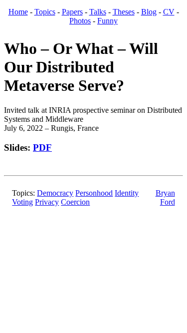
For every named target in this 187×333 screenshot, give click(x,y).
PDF (42, 147)
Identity (127, 193)
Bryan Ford (165, 197)
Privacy (47, 202)
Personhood (94, 193)
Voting (22, 202)
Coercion (75, 202)
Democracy (55, 193)
